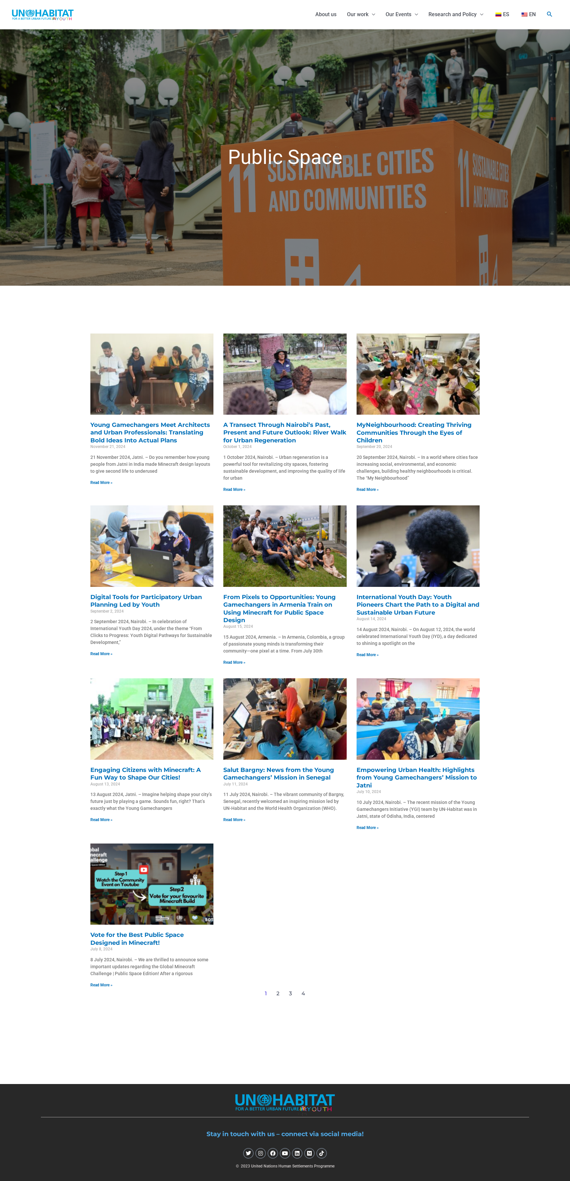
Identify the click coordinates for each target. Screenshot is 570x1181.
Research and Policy (452, 14)
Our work (357, 14)
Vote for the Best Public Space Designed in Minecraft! (137, 938)
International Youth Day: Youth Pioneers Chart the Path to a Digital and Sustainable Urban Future (418, 604)
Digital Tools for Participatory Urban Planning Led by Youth (146, 600)
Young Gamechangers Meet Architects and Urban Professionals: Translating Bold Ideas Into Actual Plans (150, 432)
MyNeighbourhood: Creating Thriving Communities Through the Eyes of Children (414, 432)
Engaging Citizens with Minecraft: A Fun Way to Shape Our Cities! (145, 773)
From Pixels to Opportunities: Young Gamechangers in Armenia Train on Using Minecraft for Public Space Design (279, 608)
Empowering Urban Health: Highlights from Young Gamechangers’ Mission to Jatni (417, 777)
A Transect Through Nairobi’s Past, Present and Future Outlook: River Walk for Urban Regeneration (284, 432)
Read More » (101, 482)
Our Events (398, 14)
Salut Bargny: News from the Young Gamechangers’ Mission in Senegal (278, 773)
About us (325, 14)
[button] (549, 14)
